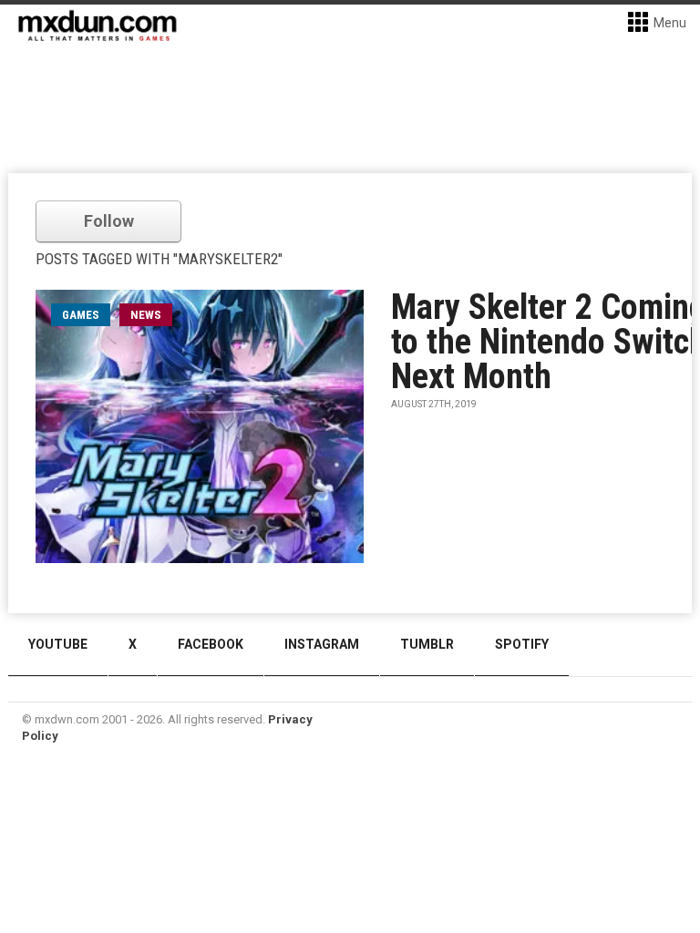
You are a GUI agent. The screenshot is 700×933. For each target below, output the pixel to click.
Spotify (522, 644)
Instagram (321, 644)
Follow (109, 221)
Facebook (210, 644)
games (80, 315)
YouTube (58, 644)
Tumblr (427, 644)
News (145, 315)
